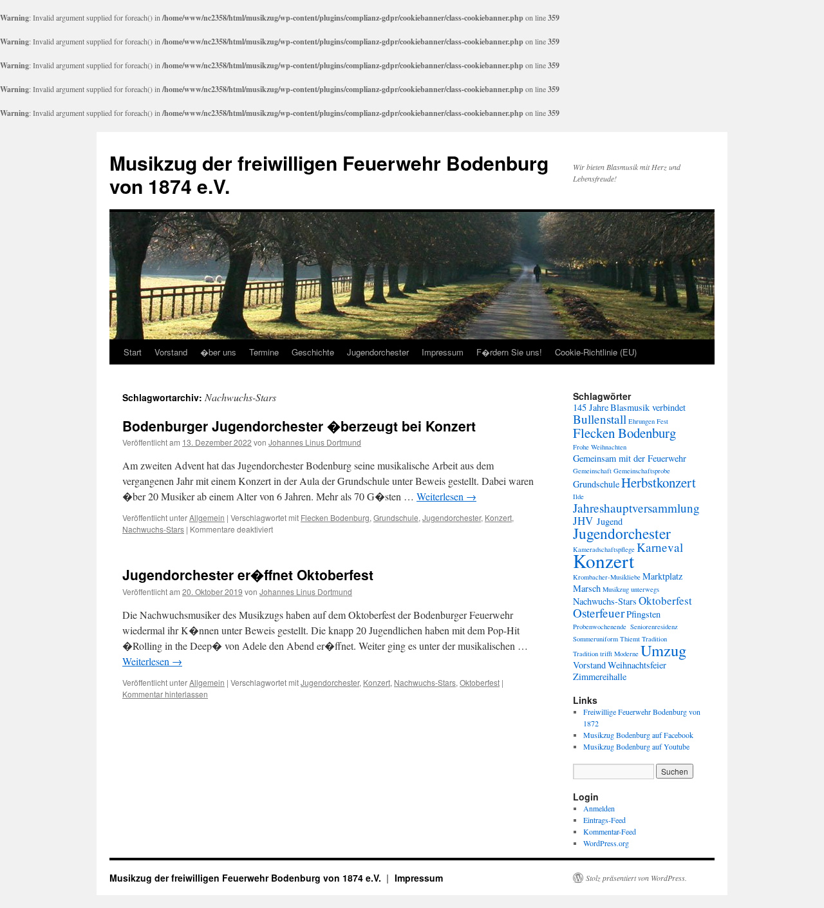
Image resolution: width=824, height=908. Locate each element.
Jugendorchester (378, 352)
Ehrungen (641, 421)
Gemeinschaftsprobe (641, 470)
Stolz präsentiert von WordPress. (636, 878)
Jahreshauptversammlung (636, 508)
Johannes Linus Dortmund (314, 442)
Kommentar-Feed (609, 831)
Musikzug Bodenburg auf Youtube (636, 746)
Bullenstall (599, 419)
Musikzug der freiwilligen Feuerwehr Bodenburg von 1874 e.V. (328, 174)
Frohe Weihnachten (599, 446)
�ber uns (218, 352)
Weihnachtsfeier (637, 665)
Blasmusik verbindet (648, 407)
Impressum (443, 352)
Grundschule (395, 517)
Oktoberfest (480, 682)
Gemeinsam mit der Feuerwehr (629, 458)
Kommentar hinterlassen (165, 693)
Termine (264, 352)
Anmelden (599, 808)
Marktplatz (662, 576)
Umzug (663, 650)
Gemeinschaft (592, 470)
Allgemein (207, 517)
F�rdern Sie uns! (509, 352)
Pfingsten (643, 614)
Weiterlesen (446, 496)
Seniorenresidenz (654, 626)
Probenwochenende (599, 626)
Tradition (654, 638)
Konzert (498, 517)
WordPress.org (606, 843)
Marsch (587, 588)
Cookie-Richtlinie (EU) (596, 352)
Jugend (610, 521)
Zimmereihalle (599, 676)
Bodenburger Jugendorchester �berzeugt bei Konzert (299, 425)
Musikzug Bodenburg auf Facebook (638, 735)
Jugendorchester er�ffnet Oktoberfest (247, 574)
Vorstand (170, 352)
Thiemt (630, 638)
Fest (662, 421)
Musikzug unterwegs (631, 589)
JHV (583, 520)
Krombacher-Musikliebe (607, 577)
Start (133, 352)
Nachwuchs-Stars (153, 529)
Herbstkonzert (658, 482)
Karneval (660, 547)
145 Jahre (590, 407)
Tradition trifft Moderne (606, 653)
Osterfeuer (598, 613)
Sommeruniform (595, 638)
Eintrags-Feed (604, 820)
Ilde (578, 496)
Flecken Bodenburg (335, 517)
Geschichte (313, 352)
